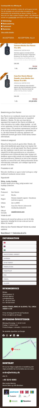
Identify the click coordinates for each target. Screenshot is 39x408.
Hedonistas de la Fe (19, 233)
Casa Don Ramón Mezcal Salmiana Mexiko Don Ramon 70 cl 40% (24, 45)
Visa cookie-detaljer (7, 32)
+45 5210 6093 (9, 380)
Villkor (6, 283)
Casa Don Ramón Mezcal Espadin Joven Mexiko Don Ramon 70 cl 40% (24, 78)
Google (22, 331)
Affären (7, 258)
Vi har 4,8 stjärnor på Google (12, 315)
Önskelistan (8, 267)
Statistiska (6, 29)
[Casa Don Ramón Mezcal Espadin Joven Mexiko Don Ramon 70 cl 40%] (7, 87)
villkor (36, 17)
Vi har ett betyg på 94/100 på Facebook (15, 313)
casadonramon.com (17, 212)
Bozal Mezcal (5, 233)
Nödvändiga (7, 21)
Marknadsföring (8, 24)
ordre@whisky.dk (8, 298)
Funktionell (7, 26)
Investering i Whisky (12, 254)
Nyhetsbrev (8, 263)
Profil (6, 279)
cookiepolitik (12, 17)
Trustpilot (8, 271)
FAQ (5, 275)
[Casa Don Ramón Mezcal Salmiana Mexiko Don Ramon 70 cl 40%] (7, 54)
